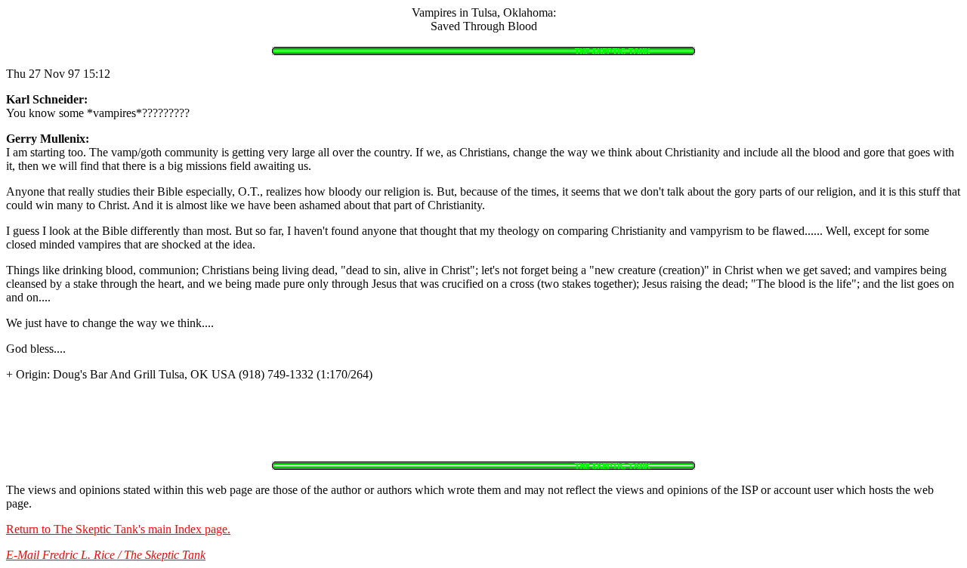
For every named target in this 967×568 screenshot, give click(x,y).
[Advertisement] (483, 428)
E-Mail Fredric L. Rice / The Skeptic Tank (105, 554)
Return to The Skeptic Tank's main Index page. (118, 529)
